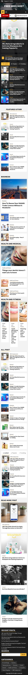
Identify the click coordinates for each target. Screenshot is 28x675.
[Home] (3, 12)
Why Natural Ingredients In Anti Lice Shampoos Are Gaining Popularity (15, 58)
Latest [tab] (6, 64)
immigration (22, 667)
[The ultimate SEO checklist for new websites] (5, 217)
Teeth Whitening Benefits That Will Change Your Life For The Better (17, 284)
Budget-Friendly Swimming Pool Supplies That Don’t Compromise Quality (17, 93)
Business (12, 164)
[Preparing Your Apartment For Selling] (5, 436)
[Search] (26, 12)
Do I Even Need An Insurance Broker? (13, 589)
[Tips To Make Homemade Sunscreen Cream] (5, 445)
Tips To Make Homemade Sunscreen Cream (16, 446)
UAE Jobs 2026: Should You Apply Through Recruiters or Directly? (17, 70)
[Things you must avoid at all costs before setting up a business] (5, 227)
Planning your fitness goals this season (23, 332)
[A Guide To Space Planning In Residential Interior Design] (5, 418)
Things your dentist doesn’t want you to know (13, 271)
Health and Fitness (6, 268)
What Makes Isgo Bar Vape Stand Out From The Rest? (17, 428)
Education (15, 665)
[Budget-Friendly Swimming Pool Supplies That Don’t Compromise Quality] (5, 92)
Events (21, 665)
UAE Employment (13, 67)
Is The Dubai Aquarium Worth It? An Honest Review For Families (17, 101)
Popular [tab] (15, 64)
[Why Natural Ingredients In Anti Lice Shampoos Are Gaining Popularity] (14, 29)
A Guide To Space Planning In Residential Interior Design (17, 418)
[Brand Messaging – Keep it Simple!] (5, 237)
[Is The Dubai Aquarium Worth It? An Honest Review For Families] (5, 99)
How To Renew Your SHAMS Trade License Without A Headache (17, 168)
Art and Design (5, 662)
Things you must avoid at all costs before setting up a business (17, 228)
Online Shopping (6, 670)
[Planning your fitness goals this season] (5, 293)
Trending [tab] (23, 64)
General (6, 56)
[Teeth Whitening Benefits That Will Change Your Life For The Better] (5, 283)
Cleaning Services (6, 665)
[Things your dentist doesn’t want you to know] (14, 256)
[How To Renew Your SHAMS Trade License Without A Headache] (5, 167)
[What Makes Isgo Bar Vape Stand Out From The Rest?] (5, 427)
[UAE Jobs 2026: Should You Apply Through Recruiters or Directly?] (5, 69)
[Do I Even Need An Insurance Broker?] (5, 84)
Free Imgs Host (14, 6)
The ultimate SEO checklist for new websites (17, 218)
